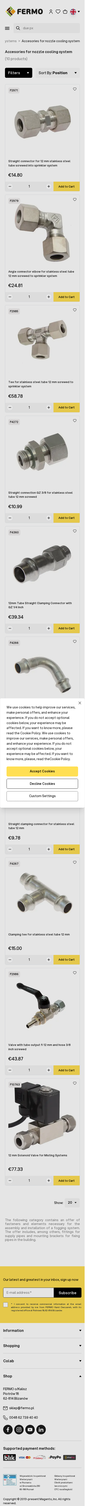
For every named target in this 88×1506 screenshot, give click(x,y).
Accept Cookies (42, 771)
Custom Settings (42, 796)
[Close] (80, 703)
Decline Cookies (42, 783)
